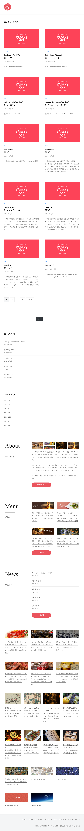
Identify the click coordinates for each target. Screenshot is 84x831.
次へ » (30, 299)
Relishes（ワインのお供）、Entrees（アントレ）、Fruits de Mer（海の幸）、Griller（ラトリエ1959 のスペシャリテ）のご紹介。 (67, 518)
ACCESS (54, 820)
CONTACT (62, 820)
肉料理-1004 (8, 366)
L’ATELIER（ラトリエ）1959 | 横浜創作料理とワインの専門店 (60, 826)
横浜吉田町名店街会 (11, 805)
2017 (5, 417)
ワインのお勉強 (61, 779)
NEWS (41, 615)
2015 (5, 425)
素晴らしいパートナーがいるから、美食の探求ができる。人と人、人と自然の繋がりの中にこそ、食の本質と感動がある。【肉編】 (41, 679)
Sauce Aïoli (49, 265)
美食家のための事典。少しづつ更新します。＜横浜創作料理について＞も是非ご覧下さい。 (16, 781)
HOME (24, 820)
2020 (5, 404)
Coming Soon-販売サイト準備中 (14, 342)
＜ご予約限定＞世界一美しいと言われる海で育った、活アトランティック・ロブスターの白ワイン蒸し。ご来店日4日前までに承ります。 (16, 647)
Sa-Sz (6, 51)
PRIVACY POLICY (74, 820)
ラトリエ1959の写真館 (38, 779)
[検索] (39, 319)
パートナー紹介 (36, 805)
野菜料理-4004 (9, 374)
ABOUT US (41, 485)
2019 (5, 409)
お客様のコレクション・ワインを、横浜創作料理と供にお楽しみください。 (70, 750)
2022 (5, 400)
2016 (5, 421)
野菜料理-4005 (9, 350)
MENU (41, 553)
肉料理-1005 (8, 358)
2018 (5, 413)
